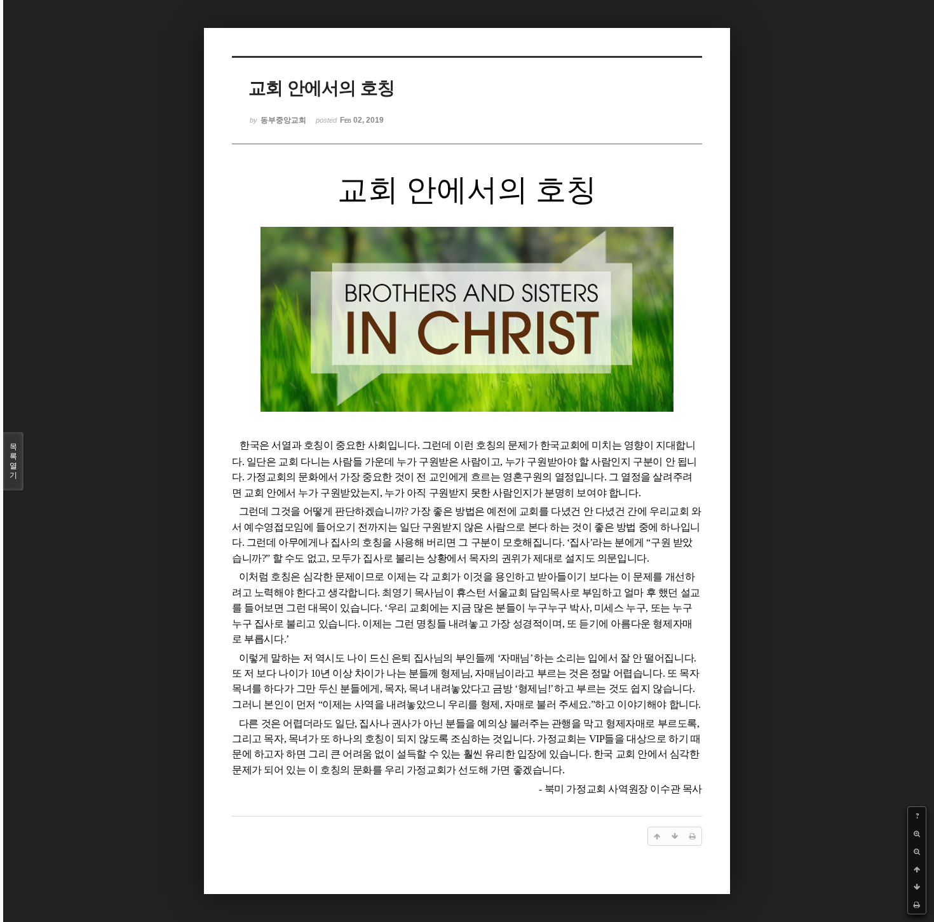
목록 (13, 461)
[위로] (917, 869)
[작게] (917, 851)
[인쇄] (917, 905)
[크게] (917, 834)
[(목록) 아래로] (917, 887)
